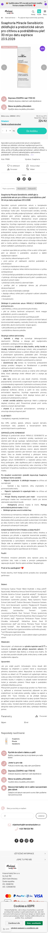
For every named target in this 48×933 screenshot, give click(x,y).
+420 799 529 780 (26, 828)
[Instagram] (26, 841)
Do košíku (32, 131)
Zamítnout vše (14, 923)
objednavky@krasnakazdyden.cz (26, 824)
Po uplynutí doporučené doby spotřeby (31, 18)
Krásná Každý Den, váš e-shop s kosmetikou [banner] (9, 12)
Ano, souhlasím (34, 923)
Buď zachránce (10, 18)
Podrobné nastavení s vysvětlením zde (24, 928)
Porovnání (13, 169)
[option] (24, 67)
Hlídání (32, 169)
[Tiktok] (31, 841)
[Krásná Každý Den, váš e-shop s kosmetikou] (2, 17)
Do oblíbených (15, 166)
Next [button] (44, 67)
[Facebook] (16, 841)
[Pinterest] (21, 841)
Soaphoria (36, 159)
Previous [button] (4, 67)
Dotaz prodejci (35, 166)
